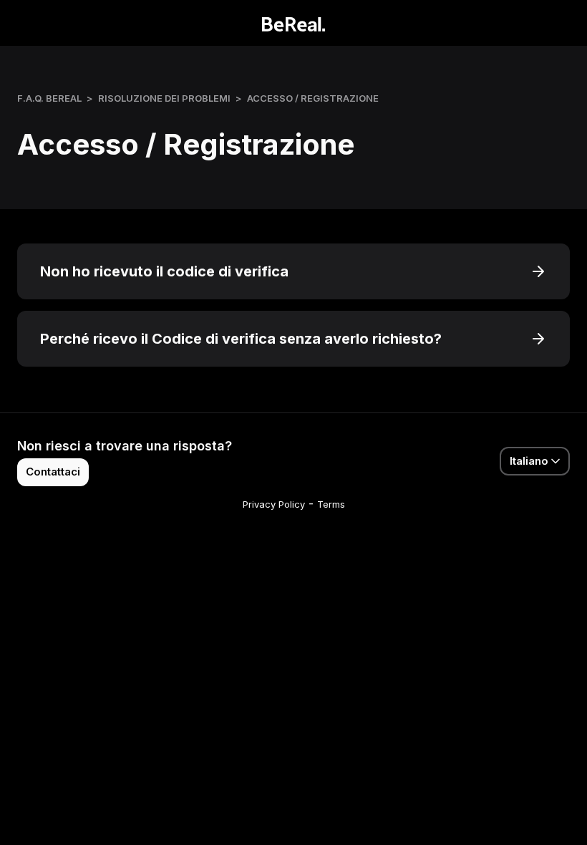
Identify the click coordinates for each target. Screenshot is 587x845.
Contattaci (53, 471)
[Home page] (294, 23)
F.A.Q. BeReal (49, 98)
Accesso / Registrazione (313, 98)
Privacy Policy (274, 504)
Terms (331, 504)
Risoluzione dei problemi (164, 98)
